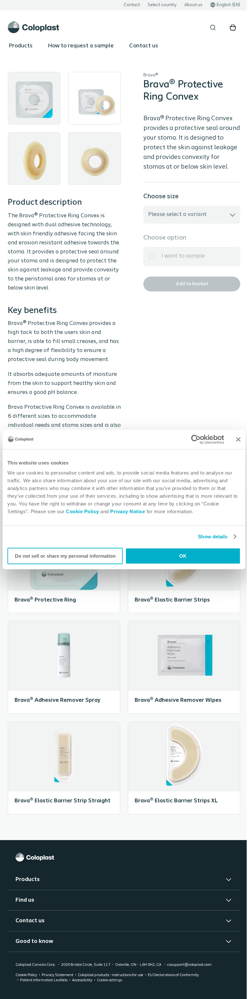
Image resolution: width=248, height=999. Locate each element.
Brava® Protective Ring (63, 580)
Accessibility (82, 993)
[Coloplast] (121, 870)
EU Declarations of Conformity (173, 988)
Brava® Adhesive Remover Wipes (180, 680)
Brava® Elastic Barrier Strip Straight (63, 781)
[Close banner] (233, 439)
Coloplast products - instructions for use (110, 988)
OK (179, 556)
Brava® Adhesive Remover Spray (63, 680)
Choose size (156, 196)
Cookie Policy (82, 511)
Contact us (143, 46)
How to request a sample (81, 46)
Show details (207, 536)
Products (21, 46)
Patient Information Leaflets (43, 993)
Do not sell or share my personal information (64, 556)
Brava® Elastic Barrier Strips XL (180, 781)
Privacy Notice (127, 511)
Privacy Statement (57, 988)
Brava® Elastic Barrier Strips (180, 580)
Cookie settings (109, 993)
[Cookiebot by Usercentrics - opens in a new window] (191, 439)
